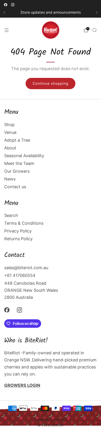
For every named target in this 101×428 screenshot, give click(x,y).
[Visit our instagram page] (12, 4)
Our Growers (17, 171)
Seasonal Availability (24, 155)
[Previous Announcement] (4, 12)
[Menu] (6, 30)
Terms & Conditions (23, 223)
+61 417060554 (19, 275)
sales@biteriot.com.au (26, 267)
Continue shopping (50, 83)
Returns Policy (18, 238)
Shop (9, 124)
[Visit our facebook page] (5, 4)
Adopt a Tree (17, 140)
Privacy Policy (18, 230)
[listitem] (50, 12)
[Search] (94, 30)
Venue (10, 132)
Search (11, 215)
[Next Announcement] (97, 12)
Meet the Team (19, 163)
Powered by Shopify (51, 419)
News (10, 178)
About (10, 147)
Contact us (15, 186)
